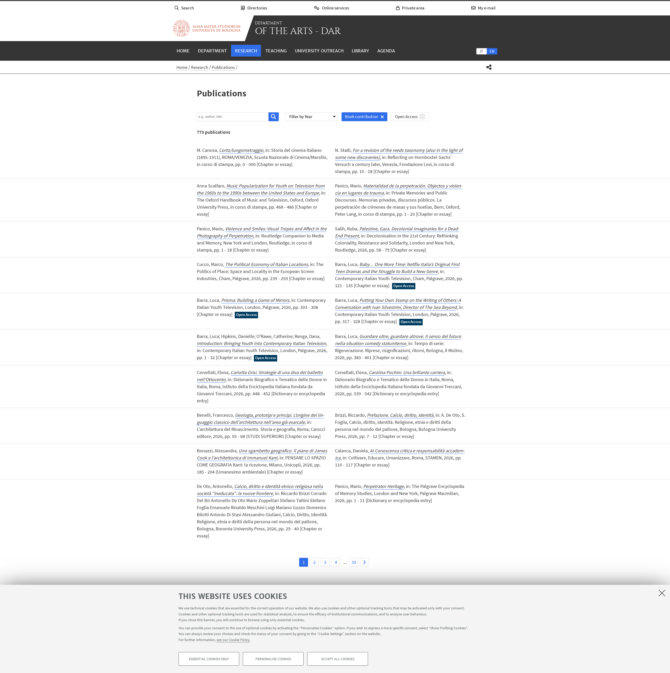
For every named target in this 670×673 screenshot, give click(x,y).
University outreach (319, 50)
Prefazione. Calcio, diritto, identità (400, 415)
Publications (223, 67)
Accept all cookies (337, 659)
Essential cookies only (209, 659)
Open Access (406, 116)
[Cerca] (274, 116)
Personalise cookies (273, 659)
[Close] (662, 593)
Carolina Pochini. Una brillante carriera (407, 372)
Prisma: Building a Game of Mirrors (255, 300)
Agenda (386, 50)
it (481, 51)
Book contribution (360, 117)
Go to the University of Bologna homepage (207, 28)
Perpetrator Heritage (383, 486)
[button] (489, 67)
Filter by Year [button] (300, 116)
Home (183, 50)
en (492, 51)
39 (353, 562)
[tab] (481, 51)
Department (212, 50)
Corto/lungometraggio (241, 150)
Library (360, 50)
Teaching (276, 50)
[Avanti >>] (364, 562)
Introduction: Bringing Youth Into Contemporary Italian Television (261, 343)
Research (246, 50)
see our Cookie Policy (233, 639)
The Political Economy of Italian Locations (266, 264)
